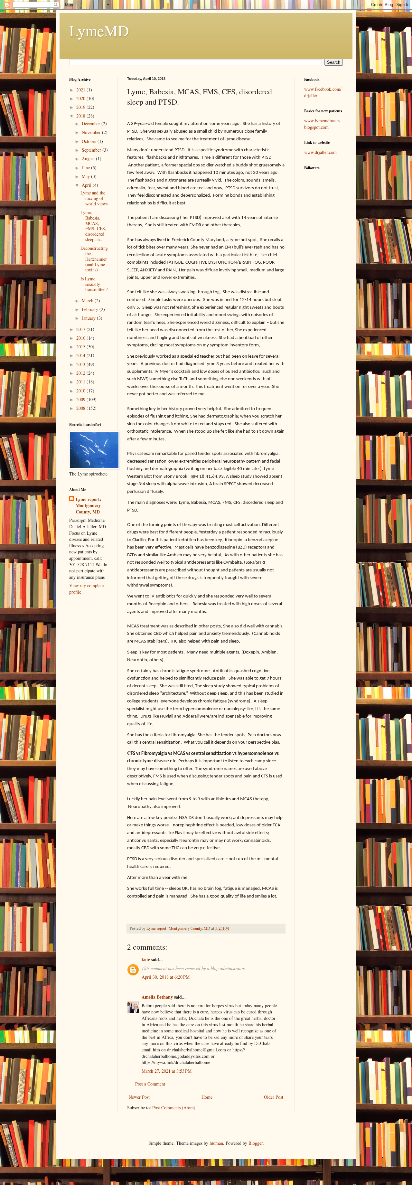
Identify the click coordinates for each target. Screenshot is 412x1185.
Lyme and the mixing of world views (94, 198)
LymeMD (99, 30)
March (88, 300)
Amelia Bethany (157, 996)
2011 (81, 382)
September (92, 150)
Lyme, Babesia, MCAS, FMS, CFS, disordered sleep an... (93, 225)
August (89, 158)
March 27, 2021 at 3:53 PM (167, 1071)
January (89, 318)
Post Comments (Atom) (173, 1108)
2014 (81, 355)
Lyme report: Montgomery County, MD (88, 505)
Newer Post (139, 1097)
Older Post (273, 1097)
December (91, 123)
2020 (81, 98)
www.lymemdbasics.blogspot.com (323, 124)
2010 (81, 391)
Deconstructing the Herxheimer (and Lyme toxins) (94, 259)
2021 (81, 90)
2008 (81, 408)
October (90, 141)
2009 (81, 399)
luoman (216, 1143)
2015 (81, 346)
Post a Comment (150, 1084)
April (87, 185)
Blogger (255, 1143)
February (90, 309)
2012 (81, 373)
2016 (81, 338)
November (92, 132)
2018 (81, 116)
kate (146, 959)
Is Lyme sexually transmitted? (94, 284)
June (86, 168)
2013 (81, 364)
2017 (81, 329)
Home (206, 1097)
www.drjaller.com (320, 152)
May (86, 176)
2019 (81, 107)
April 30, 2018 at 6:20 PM (166, 977)
